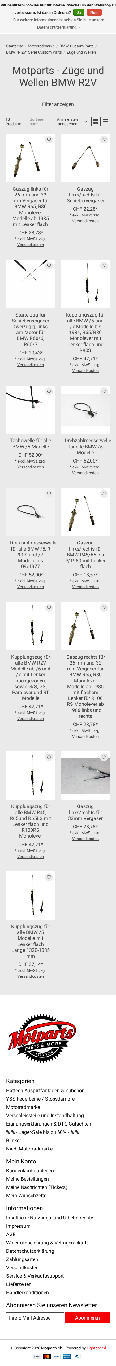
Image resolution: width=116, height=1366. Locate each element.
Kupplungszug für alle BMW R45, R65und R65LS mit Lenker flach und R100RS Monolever (30, 821)
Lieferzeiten (19, 1284)
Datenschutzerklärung (30, 1251)
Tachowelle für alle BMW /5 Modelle (30, 443)
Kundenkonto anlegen (30, 1171)
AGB (11, 1234)
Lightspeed (96, 1348)
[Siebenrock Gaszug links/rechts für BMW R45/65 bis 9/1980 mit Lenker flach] (85, 512)
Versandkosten (30, 244)
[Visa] (57, 1357)
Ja (79, 12)
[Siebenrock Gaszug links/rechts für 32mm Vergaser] (85, 775)
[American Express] (67, 1357)
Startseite (14, 46)
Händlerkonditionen (27, 1292)
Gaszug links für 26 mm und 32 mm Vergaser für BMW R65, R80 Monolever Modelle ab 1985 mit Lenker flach (30, 206)
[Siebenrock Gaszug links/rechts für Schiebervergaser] (85, 158)
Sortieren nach (37, 121)
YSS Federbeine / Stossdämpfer (41, 1099)
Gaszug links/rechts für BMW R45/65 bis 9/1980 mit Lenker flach (85, 554)
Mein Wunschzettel (27, 1195)
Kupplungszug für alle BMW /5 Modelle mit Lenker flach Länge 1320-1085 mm (30, 941)
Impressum (18, 1226)
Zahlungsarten (22, 1259)
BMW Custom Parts (76, 46)
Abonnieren (87, 1318)
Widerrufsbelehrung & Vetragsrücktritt (47, 1243)
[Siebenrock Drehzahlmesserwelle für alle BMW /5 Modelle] (85, 410)
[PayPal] (77, 1357)
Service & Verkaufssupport (35, 1276)
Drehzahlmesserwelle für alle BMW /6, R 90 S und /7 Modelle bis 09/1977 (33, 554)
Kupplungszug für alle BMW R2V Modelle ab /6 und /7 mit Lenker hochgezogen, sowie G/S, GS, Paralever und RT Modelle (30, 677)
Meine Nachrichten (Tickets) (36, 1187)
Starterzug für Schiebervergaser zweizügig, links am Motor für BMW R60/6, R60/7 (30, 329)
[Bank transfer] (37, 1357)
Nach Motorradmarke (29, 1149)
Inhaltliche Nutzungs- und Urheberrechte (49, 1218)
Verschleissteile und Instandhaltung (45, 1115)
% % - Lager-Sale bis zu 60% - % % (42, 1132)
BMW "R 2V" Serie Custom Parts (34, 52)
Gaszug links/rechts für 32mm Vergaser (85, 812)
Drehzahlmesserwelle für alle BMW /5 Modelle (88, 446)
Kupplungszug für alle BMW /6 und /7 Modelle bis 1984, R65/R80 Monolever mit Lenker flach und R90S (85, 332)
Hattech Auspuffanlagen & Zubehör (45, 1090)
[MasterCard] (47, 1357)
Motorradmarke (41, 46)
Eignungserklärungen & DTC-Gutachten (48, 1124)
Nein (94, 12)
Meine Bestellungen (27, 1179)
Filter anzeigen (58, 104)
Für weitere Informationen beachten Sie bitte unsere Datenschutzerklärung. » (58, 24)
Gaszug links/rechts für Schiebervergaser (85, 195)
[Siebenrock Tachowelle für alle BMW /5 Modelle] (30, 410)
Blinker (13, 1140)
